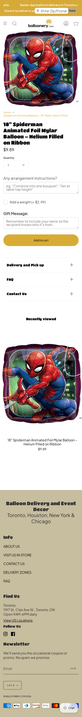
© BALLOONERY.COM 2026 (17, 696)
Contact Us (17, 294)
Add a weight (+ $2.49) (28, 202)
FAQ (10, 279)
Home (7, 112)
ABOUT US (11, 546)
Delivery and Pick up (25, 265)
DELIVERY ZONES (17, 572)
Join (73, 668)
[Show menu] (6, 23)
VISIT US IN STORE (17, 555)
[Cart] (76, 23)
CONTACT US (14, 563)
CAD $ (11, 685)
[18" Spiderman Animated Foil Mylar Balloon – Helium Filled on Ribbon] (42, 383)
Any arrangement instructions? (30, 178)
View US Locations (18, 620)
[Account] (66, 23)
